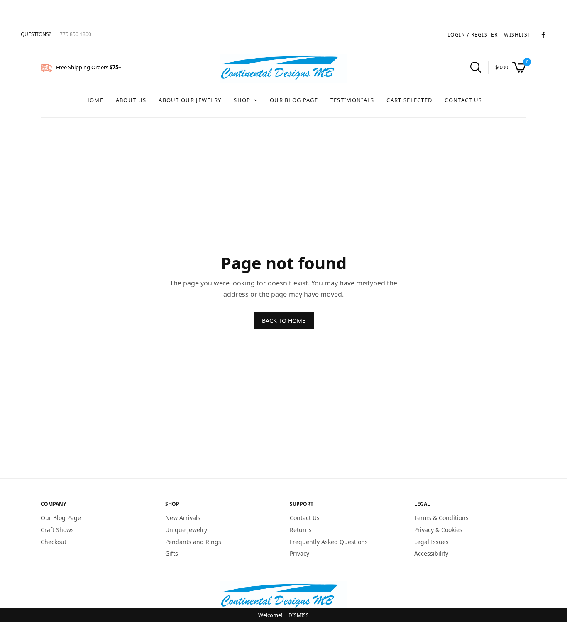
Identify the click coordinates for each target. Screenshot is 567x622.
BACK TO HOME (283, 320)
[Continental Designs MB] (283, 68)
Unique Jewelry (186, 530)
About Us (131, 100)
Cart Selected (409, 100)
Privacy (299, 553)
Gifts (171, 553)
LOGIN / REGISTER (472, 34)
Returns (301, 530)
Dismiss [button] (298, 615)
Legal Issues (431, 541)
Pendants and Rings (193, 541)
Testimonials (352, 100)
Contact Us (463, 100)
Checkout (53, 541)
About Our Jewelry (190, 100)
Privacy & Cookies (438, 530)
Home (94, 100)
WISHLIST (517, 34)
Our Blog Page (294, 100)
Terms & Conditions (441, 518)
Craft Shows (57, 530)
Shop (242, 100)
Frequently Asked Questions (329, 541)
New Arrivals (182, 518)
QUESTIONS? (36, 34)
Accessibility (431, 553)
